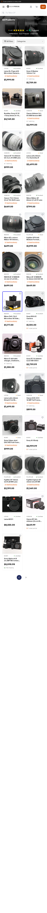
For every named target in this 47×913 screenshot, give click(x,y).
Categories (21, 41)
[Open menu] (3, 6)
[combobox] (23, 13)
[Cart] (36, 7)
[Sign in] (31, 6)
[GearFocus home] (13, 6)
